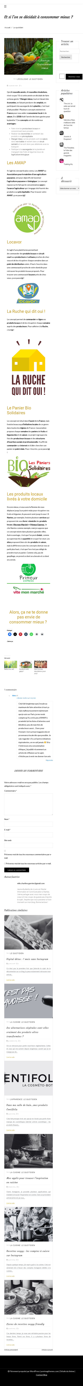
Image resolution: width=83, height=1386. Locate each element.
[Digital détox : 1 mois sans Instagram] (28, 932)
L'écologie (22, 79)
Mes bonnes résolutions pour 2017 (40, 671)
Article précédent (11, 1350)
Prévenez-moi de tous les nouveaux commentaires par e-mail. (28, 856)
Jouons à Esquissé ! (68, 137)
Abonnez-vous (74, 77)
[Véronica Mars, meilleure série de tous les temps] (61, 116)
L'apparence (16, 1099)
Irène (14, 695)
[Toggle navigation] (5, 6)
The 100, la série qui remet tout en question (69, 107)
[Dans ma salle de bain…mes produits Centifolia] (28, 1078)
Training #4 (68, 164)
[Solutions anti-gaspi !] (25, 664)
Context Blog (41, 1375)
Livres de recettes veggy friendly (25, 1324)
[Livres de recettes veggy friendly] (28, 1297)
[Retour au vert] (10, 664)
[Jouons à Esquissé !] (61, 133)
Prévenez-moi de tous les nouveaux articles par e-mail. (28, 863)
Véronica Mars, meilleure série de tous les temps (69, 124)
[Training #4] (61, 161)
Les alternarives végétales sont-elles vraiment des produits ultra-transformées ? (27, 1032)
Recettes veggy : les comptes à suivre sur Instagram (27, 1253)
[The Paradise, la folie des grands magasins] (61, 144)
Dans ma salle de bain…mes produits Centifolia (27, 1107)
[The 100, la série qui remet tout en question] (61, 100)
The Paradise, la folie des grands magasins (69, 152)
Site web (7, 840)
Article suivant (47, 1350)
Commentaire (10, 791)
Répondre (49, 760)
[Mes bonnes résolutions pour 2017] (40, 664)
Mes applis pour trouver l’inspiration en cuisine (27, 1180)
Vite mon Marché (20, 524)
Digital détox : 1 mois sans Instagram (27, 959)
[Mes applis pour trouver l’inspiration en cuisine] (28, 1151)
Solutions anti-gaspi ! (24, 670)
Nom (6, 819)
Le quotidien (36, 79)
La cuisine (15, 1022)
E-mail (7, 829)
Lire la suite (10, 980)
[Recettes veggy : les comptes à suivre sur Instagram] (28, 1224)
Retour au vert (9, 669)
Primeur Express (37, 524)
